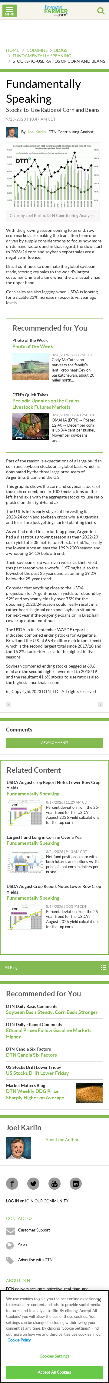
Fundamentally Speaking (42, 56)
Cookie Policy (19, 1340)
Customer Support (34, 1230)
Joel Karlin (37, 132)
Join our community (46, 1201)
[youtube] (54, 1184)
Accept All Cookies (54, 1372)
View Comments (54, 743)
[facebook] (12, 1184)
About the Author (62, 1140)
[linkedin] (76, 1184)
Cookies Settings (54, 1356)
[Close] (99, 1300)
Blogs (60, 50)
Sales (22, 1245)
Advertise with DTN (35, 1260)
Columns (37, 50)
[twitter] (33, 1184)
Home (12, 50)
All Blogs (12, 968)
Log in (13, 1201)
